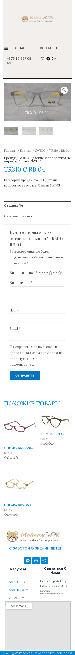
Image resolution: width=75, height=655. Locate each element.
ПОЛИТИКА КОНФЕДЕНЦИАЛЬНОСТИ (51, 592)
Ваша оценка (23, 272)
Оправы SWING (30, 161)
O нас (20, 48)
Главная (10, 150)
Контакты (49, 48)
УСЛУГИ (14, 598)
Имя (14, 310)
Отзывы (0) (13, 205)
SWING (40, 150)
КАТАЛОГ (15, 582)
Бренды (26, 150)
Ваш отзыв (21, 282)
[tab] (37, 205)
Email (15, 328)
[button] (6, 48)
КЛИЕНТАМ (16, 590)
